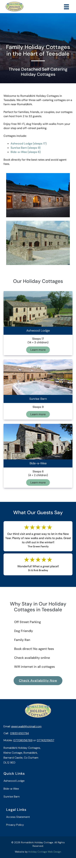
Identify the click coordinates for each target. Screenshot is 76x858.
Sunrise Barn (12, 796)
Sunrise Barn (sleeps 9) (25, 148)
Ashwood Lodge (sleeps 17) (29, 143)
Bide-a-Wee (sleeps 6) (26, 152)
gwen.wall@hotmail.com (26, 726)
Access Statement (18, 817)
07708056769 (23, 740)
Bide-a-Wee (11, 788)
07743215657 (45, 740)
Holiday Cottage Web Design (44, 851)
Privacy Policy (15, 825)
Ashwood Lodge (14, 781)
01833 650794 (19, 733)
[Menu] (66, 6)
